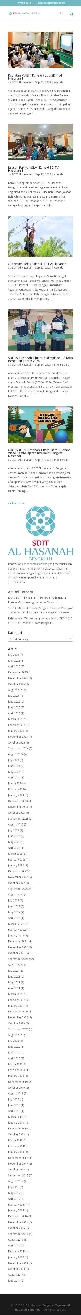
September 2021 (18, 959)
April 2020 (14, 1058)
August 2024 (15, 754)
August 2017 (15, 1181)
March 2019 (15, 1117)
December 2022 (18, 871)
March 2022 (15, 923)
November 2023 (18, 806)
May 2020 (14, 1052)
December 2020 (18, 1011)
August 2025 (15, 690)
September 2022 (18, 889)
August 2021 (15, 964)
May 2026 (14, 660)
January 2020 (16, 1076)
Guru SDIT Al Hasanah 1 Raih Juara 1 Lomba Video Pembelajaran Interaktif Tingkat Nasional (39, 453)
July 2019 (13, 1099)
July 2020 (13, 1040)
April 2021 (14, 988)
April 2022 (14, 918)
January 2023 (16, 865)
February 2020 (17, 1070)
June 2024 (14, 766)
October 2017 (16, 1169)
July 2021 (13, 970)
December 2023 (18, 801)
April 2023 (14, 848)
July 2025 (13, 695)
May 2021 (14, 982)
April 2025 (14, 713)
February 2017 (17, 1204)
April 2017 (14, 1198)
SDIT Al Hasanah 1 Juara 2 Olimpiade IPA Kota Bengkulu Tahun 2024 (40, 359)
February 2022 (17, 929)
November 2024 (18, 736)
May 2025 (14, 707)
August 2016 (15, 1239)
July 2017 (13, 1187)
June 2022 (14, 906)
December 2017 (18, 1157)
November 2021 (18, 947)
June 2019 (14, 1105)
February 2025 (17, 725)
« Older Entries (17, 503)
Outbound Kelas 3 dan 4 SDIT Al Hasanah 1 (38, 264)
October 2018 (16, 1134)
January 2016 (16, 1257)
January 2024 (16, 795)
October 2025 (16, 684)
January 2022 (16, 935)
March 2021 (15, 994)
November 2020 (18, 1017)
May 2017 (14, 1193)
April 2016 (14, 1245)
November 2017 (18, 1163)
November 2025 (18, 678)
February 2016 (17, 1251)
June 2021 (14, 976)
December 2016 (18, 1216)
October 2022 (16, 883)
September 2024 (18, 748)
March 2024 (15, 783)
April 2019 (14, 1111)
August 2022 (15, 894)
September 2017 (18, 1175)
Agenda (58, 82)
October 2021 (16, 953)
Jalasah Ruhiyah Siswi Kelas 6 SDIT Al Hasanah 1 (34, 169)
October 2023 (16, 812)
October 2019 (16, 1087)
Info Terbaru (61, 364)
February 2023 (17, 859)
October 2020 (16, 1023)
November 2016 (18, 1222)
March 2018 (15, 1140)
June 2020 (14, 1046)
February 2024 (17, 789)
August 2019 (15, 1093)
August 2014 (15, 1274)
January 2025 (16, 731)
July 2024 (13, 760)
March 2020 (15, 1064)
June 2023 (14, 836)
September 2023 (18, 818)
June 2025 (14, 701)
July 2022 (13, 900)
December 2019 (18, 1081)
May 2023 (14, 842)
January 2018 (16, 1152)
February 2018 (17, 1146)
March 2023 (15, 853)
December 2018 (18, 1128)
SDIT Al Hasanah (22, 82)
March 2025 (15, 719)
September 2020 (18, 1029)
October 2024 (16, 742)
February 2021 (17, 1000)
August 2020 (15, 1035)
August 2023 (15, 824)
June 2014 (14, 1280)
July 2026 (13, 655)
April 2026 (14, 666)
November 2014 (18, 1263)
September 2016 (18, 1234)
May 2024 (14, 772)
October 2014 (16, 1269)
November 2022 (18, 877)
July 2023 (13, 830)
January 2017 (16, 1210)
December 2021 (18, 941)
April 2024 (14, 777)
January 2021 (16, 1006)
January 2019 (16, 1122)
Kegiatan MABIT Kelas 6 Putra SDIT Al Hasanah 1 (35, 77)
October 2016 (16, 1228)
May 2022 (14, 912)
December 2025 (18, 672)
